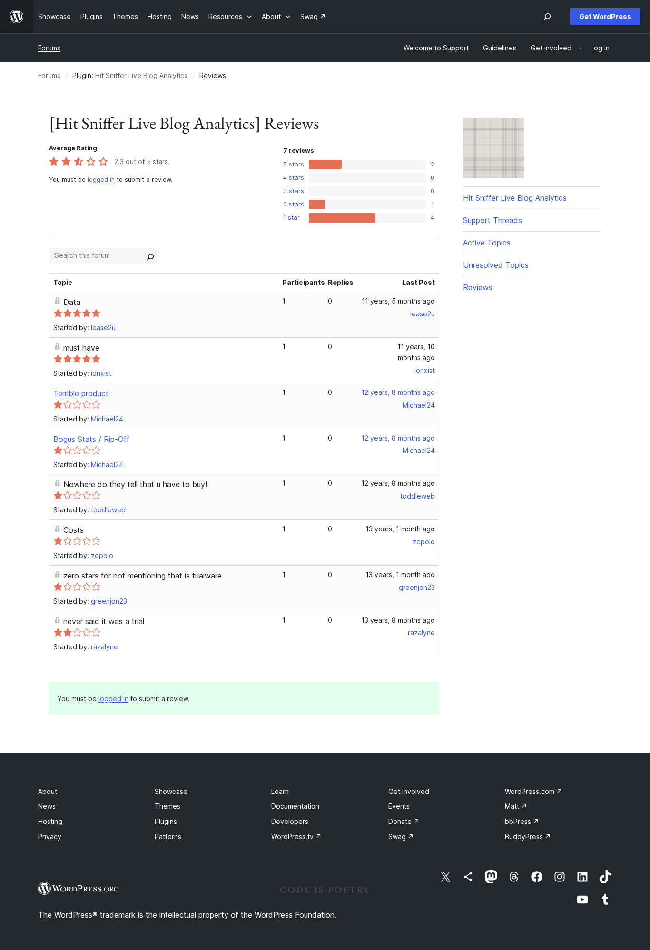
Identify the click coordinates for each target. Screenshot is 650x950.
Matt (516, 806)
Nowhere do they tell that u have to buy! (135, 484)
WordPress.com (533, 791)
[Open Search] (547, 16)
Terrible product (80, 393)
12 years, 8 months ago (398, 392)
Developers (289, 821)
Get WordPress (605, 16)
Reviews (477, 287)
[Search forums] (150, 255)
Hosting (50, 821)
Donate (404, 821)
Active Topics (487, 242)
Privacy (49, 836)
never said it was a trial (103, 621)
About (47, 791)
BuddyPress (528, 836)
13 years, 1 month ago (400, 529)
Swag (401, 836)
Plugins (166, 821)
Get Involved (408, 791)
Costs (73, 530)
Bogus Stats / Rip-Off (91, 439)
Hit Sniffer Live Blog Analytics (141, 75)
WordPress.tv (296, 836)
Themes (167, 806)
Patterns (168, 836)
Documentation (295, 806)
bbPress (522, 821)
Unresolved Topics (496, 265)
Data (71, 302)
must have (81, 348)
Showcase (171, 791)
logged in (101, 179)
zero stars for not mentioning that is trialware (142, 575)
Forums (49, 48)
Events (399, 806)
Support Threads (492, 220)
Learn (280, 791)
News (47, 806)
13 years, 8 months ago (398, 620)
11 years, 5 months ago (398, 301)
